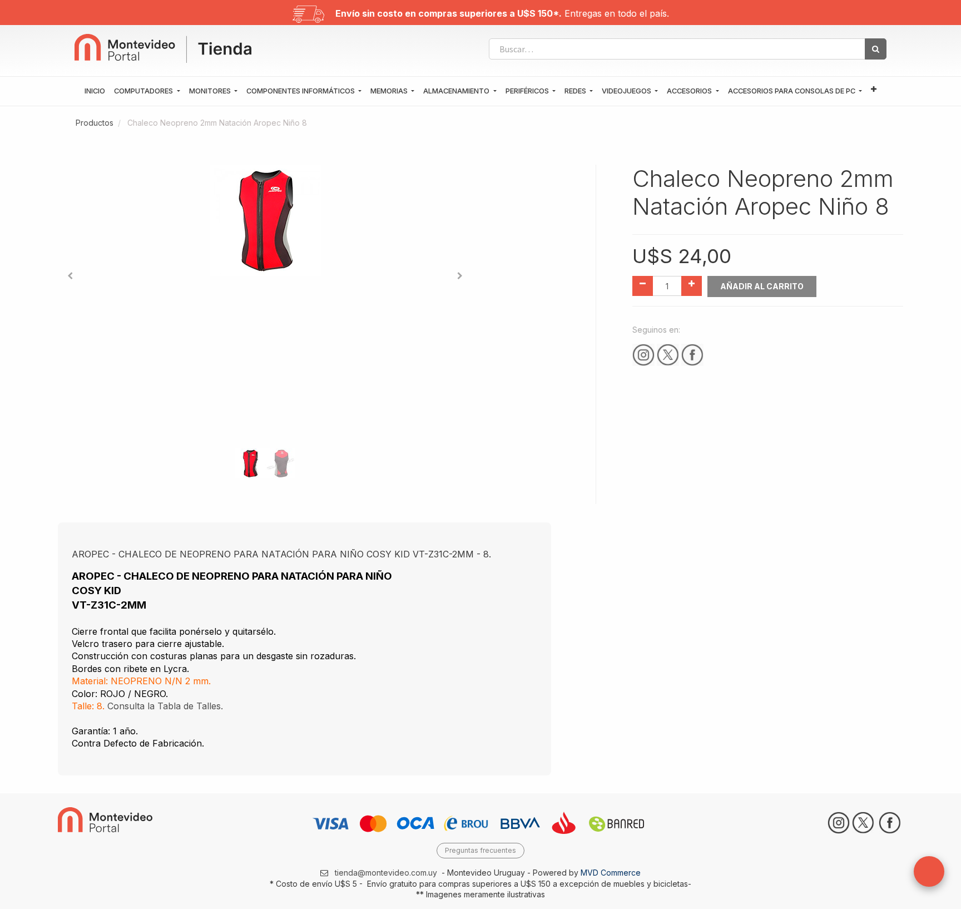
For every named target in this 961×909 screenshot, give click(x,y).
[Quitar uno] (642, 286)
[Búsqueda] (875, 49)
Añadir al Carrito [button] (762, 286)
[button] (873, 90)
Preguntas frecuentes (480, 850)
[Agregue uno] (691, 286)
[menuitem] (95, 91)
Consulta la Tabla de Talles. (165, 706)
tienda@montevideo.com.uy (386, 872)
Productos (94, 122)
